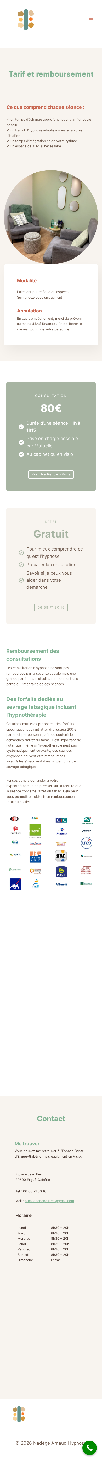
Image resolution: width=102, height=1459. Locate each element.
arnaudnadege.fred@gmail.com (49, 1201)
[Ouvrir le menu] (91, 19)
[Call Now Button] (89, 1448)
